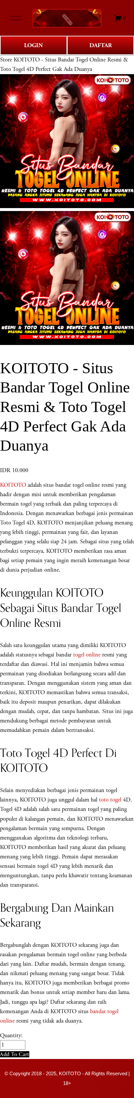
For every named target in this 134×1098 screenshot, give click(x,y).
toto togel (110, 799)
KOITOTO (13, 485)
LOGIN (33, 45)
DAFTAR (100, 45)
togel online (86, 654)
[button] (14, 1054)
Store (6, 59)
